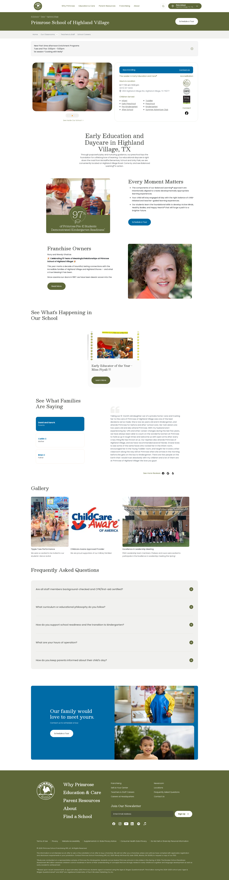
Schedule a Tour (186, 21)
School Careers (84, 34)
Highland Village (52, 16)
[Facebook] (186, 113)
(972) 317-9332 (126, 88)
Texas (43, 16)
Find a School (77, 816)
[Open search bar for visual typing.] (163, 6)
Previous (30, 87)
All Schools (35, 16)
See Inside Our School (72, 120)
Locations (158, 787)
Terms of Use (42, 841)
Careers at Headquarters (122, 796)
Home (35, 34)
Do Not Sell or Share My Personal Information (170, 841)
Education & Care (82, 792)
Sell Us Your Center (119, 787)
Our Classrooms (48, 34)
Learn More (101, 380)
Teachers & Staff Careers (122, 792)
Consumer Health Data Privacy (134, 841)
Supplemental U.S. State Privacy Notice (100, 841)
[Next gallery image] (196, 488)
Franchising (116, 783)
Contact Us (184, 70)
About (69, 808)
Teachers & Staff (68, 34)
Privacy (55, 841)
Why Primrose (78, 784)
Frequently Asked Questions (167, 792)
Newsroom (159, 783)
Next (114, 87)
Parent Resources (81, 800)
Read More (56, 286)
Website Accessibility (71, 841)
